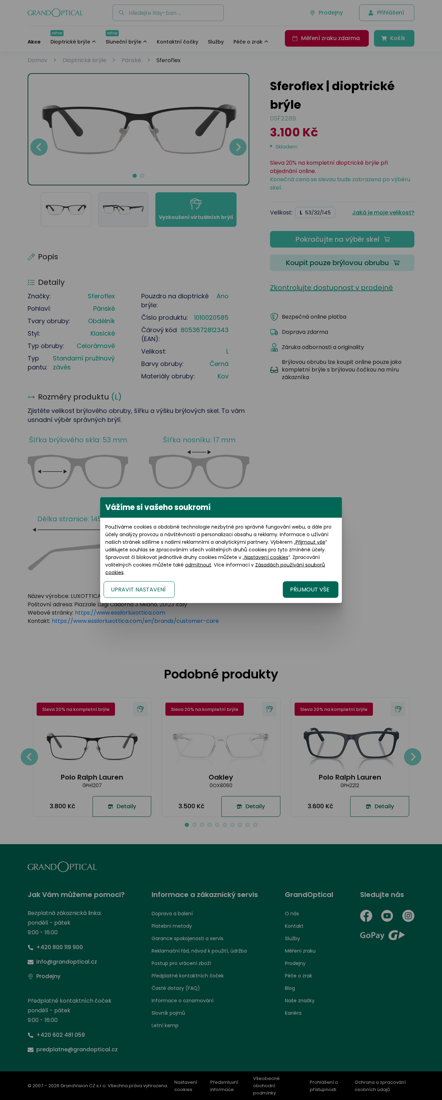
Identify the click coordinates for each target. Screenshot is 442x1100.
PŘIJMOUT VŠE (309, 590)
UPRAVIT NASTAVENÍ (138, 590)
